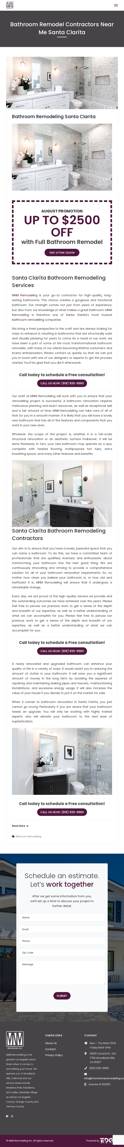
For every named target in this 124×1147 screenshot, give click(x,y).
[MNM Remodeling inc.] (9, 5)
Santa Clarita (76, 315)
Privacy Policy (54, 1055)
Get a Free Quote (62, 252)
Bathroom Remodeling (28, 836)
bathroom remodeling (28, 320)
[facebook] (7, 1116)
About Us (51, 1043)
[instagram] (12, 1116)
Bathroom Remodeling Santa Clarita (53, 116)
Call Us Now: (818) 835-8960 (62, 383)
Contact (50, 1049)
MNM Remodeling (24, 295)
